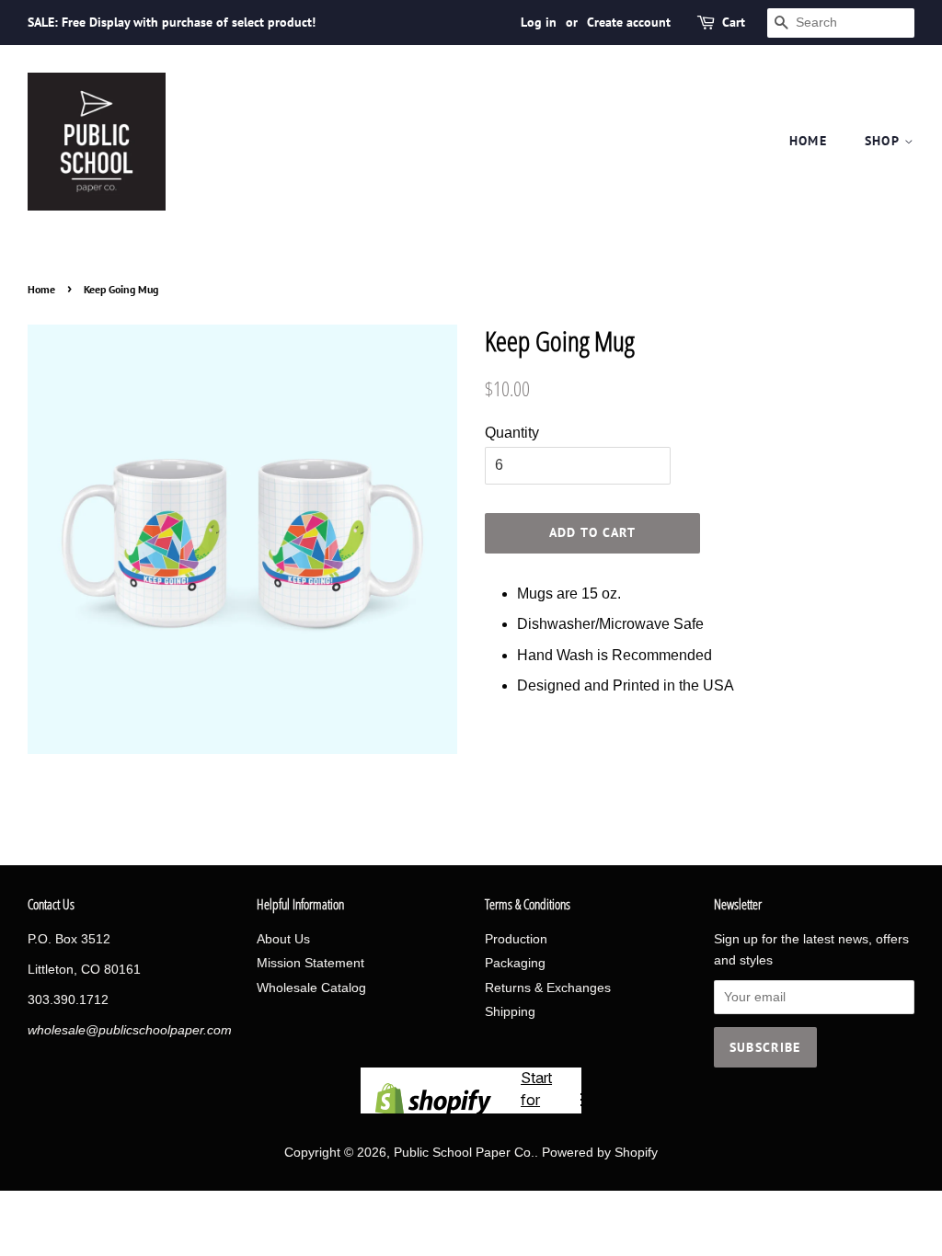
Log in (539, 22)
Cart (733, 22)
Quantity (512, 432)
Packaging (515, 963)
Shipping (510, 1012)
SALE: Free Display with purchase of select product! (172, 22)
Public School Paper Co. (464, 1152)
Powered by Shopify (600, 1152)
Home (808, 140)
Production (516, 939)
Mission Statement (310, 963)
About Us (283, 939)
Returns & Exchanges (548, 988)
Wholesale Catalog (311, 988)
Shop (884, 140)
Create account (629, 22)
